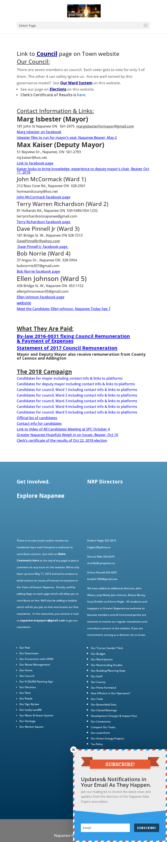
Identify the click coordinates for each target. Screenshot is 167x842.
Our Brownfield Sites (104, 704)
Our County (98, 682)
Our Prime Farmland (103, 687)
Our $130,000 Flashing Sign (36, 681)
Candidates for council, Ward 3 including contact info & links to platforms (77, 401)
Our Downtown (29, 653)
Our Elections (27, 687)
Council (47, 54)
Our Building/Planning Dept (108, 671)
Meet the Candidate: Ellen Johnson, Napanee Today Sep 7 (63, 308)
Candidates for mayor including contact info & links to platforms (70, 378)
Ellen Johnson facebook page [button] (40, 297)
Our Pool (24, 647)
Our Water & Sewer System (36, 715)
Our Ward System (76, 82)
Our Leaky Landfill (30, 710)
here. (81, 94)
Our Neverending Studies (106, 665)
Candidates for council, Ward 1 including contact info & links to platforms (77, 389)
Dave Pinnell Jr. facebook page (42, 246)
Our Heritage (27, 721)
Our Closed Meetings (104, 710)
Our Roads (25, 698)
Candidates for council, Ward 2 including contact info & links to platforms (77, 395)
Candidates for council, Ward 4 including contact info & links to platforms (77, 406)
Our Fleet (25, 693)
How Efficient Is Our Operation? (110, 693)
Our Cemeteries (101, 721)
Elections (58, 89)
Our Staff (96, 676)
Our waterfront (100, 733)
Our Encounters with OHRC (36, 659)
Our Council (26, 676)
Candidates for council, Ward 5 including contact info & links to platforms (77, 412)
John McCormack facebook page (43, 197)
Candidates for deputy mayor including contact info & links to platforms (76, 384)
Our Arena (25, 670)
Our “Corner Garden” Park (107, 648)
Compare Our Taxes (103, 727)
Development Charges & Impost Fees (114, 716)
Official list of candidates (37, 417)
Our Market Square (31, 727)
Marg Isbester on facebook (39, 132)
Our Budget (98, 654)
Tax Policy (97, 744)
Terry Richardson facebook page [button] (43, 221)
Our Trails (97, 699)
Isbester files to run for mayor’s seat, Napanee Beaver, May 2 (67, 137)
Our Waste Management (34, 664)
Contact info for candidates (39, 423)
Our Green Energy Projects (107, 738)
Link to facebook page (35, 163)
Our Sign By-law (29, 704)
